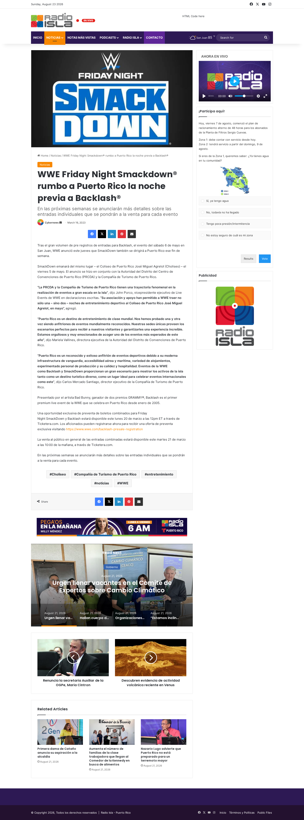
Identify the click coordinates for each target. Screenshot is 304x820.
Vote (265, 258)
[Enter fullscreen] (265, 96)
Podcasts (108, 37)
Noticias (53, 37)
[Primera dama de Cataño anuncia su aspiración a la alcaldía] (60, 732)
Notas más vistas (81, 37)
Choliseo (59, 474)
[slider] (211, 96)
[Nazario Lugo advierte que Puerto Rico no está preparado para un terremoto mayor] (163, 732)
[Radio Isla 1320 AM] (51, 20)
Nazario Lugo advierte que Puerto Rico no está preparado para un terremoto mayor (161, 755)
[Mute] (230, 96)
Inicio (37, 37)
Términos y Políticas (242, 812)
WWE (123, 483)
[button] (234, 180)
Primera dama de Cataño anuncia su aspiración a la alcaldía (57, 753)
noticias (102, 483)
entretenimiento (160, 474)
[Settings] (258, 96)
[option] (112, 585)
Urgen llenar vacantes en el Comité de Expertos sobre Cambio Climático (112, 586)
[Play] (204, 96)
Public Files (264, 812)
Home (44, 155)
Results (248, 258)
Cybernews (52, 222)
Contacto (154, 37)
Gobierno (112, 566)
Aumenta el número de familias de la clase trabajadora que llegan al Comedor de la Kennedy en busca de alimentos (109, 757)
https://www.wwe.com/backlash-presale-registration (104, 429)
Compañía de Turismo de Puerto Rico (106, 474)
